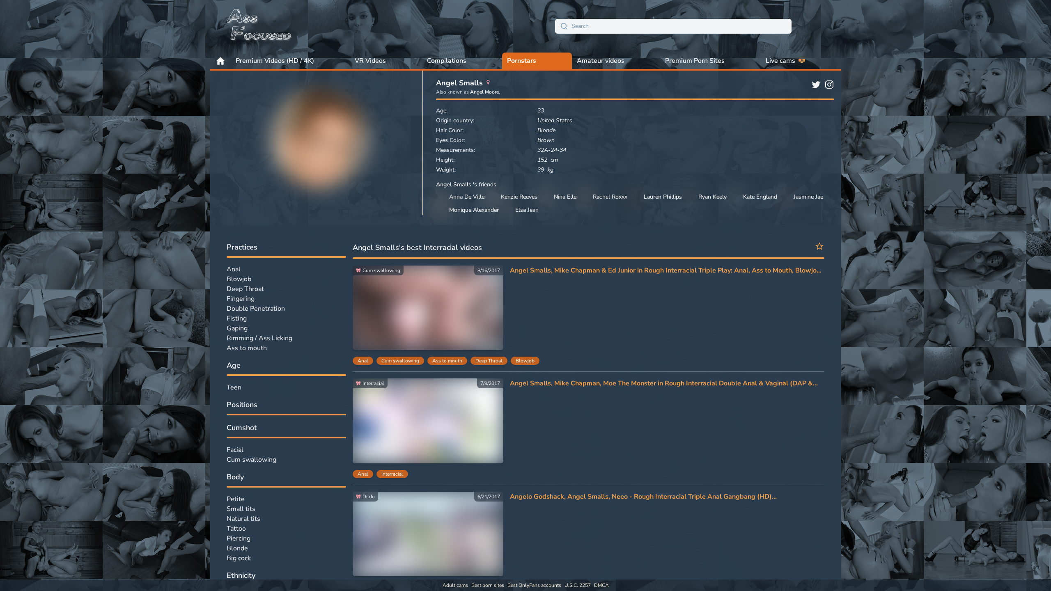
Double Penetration (256, 308)
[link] (428, 308)
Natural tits (243, 518)
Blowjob (239, 279)
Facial (235, 449)
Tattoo (236, 528)
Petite (236, 499)
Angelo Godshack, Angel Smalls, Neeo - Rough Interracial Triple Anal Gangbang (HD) (641, 496)
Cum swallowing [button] (400, 360)
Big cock (239, 558)
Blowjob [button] (525, 360)
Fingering (241, 298)
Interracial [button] (392, 474)
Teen (234, 387)
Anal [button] (363, 360)
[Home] (259, 26)
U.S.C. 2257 (578, 585)
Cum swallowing (251, 459)
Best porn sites (487, 585)
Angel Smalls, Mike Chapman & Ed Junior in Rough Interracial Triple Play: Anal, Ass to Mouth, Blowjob (665, 270)
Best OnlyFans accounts (534, 585)
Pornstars (521, 60)
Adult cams (455, 585)
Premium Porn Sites (695, 60)
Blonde (237, 548)
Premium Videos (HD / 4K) (275, 60)
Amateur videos (600, 60)
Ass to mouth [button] (447, 360)
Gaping (237, 328)
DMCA (601, 585)
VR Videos (370, 60)
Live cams (780, 60)
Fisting (237, 318)
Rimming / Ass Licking (259, 338)
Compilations (446, 60)
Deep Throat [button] (489, 360)
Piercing (238, 538)
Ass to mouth (247, 348)
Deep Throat (245, 288)
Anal (234, 269)
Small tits (241, 508)
